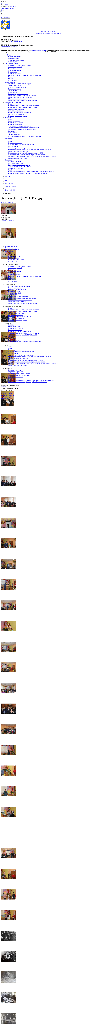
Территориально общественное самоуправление (23, 127)
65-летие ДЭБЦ (10, 190)
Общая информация (14, 56)
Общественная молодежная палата (19, 126)
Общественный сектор (15, 122)
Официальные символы (16, 60)
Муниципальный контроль (17, 99)
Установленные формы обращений (19, 166)
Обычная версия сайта (8, 8)
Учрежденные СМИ (14, 90)
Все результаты (6, 17)
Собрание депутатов (11, 63)
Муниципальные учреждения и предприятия (22, 100)
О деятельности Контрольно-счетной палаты (22, 107)
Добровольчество (14, 134)
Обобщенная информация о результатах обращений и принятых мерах (31, 171)
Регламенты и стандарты (16, 109)
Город (6, 180)
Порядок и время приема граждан (19, 165)
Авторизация (5, 398)
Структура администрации (17, 87)
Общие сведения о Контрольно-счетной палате (23, 105)
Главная (7, 176)
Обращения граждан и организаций (20, 112)
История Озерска (13, 58)
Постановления (13, 146)
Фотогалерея (12, 62)
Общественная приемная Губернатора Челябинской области (27, 173)
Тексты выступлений (15, 67)
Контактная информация (16, 114)
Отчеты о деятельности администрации (21, 148)
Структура (11, 68)
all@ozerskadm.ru (16, 41)
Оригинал (11, 221)
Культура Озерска (10, 186)
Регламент (11, 77)
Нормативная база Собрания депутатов (21, 144)
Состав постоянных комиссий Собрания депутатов (24, 75)
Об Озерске (8, 55)
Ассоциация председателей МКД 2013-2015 (22, 129)
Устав (10, 139)
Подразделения (13, 92)
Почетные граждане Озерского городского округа (24, 136)
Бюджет (10, 141)
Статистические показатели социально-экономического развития (29, 149)
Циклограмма (12, 72)
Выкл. (15, 6)
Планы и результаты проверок (18, 94)
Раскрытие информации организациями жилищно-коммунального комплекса (33, 156)
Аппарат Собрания (14, 70)
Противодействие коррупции (17, 116)
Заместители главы (14, 85)
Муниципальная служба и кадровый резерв (22, 95)
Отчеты (10, 78)
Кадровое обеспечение (15, 111)
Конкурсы (11, 131)
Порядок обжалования (15, 168)
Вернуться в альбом (7, 202)
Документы (8, 138)
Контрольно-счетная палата (13, 102)
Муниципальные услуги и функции (20, 97)
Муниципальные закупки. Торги (19, 151)
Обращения (8, 160)
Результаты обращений (15, 163)
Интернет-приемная (14, 161)
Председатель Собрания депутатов (19, 65)
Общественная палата (15, 124)
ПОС (10, 170)
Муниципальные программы (17, 158)
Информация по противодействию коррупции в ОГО (25, 153)
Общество (8, 117)
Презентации (12, 133)
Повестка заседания (14, 73)
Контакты (4, 387)
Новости (11, 104)
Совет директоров (14, 121)
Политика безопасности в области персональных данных (26, 155)
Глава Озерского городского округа (19, 84)
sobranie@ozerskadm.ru (9, 47)
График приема (13, 80)
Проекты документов (15, 143)
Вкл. (11, 6)
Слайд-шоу (4, 221)
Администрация (10, 82)
